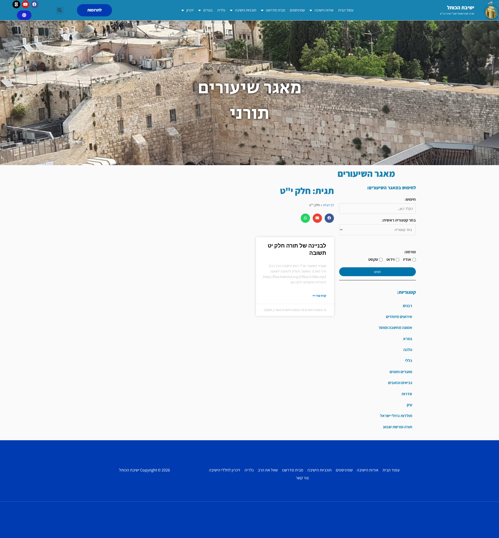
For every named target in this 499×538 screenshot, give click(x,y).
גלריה (221, 10)
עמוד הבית (345, 10)
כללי (408, 360)
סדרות (407, 394)
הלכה (407, 349)
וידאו (390, 259)
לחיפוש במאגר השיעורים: (391, 188)
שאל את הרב (268, 470)
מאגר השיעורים (366, 173)
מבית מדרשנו (275, 10)
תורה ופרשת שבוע (397, 427)
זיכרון (190, 10)
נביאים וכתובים (400, 382)
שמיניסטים (297, 10)
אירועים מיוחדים (399, 316)
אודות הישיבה (323, 10)
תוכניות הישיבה (245, 10)
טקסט (373, 259)
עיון (409, 404)
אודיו (407, 259)
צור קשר (302, 478)
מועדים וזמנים (401, 371)
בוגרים (208, 10)
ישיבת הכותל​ (460, 7)
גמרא (407, 338)
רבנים (407, 305)
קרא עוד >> (319, 295)
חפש (377, 271)
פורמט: (410, 252)
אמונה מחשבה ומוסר (395, 327)
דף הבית (328, 205)
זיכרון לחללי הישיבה (224, 470)
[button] (59, 10)
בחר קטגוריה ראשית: (399, 220)
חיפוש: (410, 199)
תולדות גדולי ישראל (396, 415)
